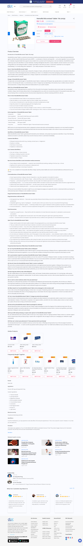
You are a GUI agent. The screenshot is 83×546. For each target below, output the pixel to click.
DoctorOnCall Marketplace (68, 524)
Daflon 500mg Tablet (24, 344)
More (68, 11)
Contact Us (56, 521)
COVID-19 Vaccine (46, 533)
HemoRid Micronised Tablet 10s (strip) (31, 15)
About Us (56, 523)
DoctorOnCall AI (69, 527)
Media (55, 531)
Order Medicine (34, 521)
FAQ (55, 526)
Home (9, 15)
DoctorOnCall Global (70, 521)
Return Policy (56, 538)
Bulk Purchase (46, 11)
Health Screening (34, 531)
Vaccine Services (34, 535)
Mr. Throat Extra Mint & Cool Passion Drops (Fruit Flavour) (37, 369)
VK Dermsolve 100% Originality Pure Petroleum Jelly (74, 369)
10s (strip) (47, 30)
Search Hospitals (34, 525)
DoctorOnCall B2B (69, 526)
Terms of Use (56, 528)
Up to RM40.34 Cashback (50, 21)
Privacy (55, 525)
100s (53, 30)
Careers (55, 534)
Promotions (33, 532)
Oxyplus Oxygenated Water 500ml (13, 368)
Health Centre (33, 11)
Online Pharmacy (10, 11)
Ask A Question (34, 537)
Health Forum (45, 523)
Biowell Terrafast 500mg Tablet (49, 368)
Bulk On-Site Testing (46, 536)
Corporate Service (69, 531)
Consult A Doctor (34, 523)
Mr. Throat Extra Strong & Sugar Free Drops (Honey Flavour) (61, 369)
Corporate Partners (58, 536)
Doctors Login (57, 529)
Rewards (32, 534)
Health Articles (45, 525)
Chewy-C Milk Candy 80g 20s (25, 368)
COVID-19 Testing (45, 531)
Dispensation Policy (58, 533)
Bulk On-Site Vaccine (46, 538)
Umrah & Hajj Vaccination (33, 527)
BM (14, 6)
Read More (12, 534)
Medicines (21, 15)
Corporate (57, 11)
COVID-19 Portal (45, 535)
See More (10, 432)
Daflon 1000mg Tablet (36, 344)
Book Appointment (34, 529)
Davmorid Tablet (11, 344)
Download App (50, 1)
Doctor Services (22, 11)
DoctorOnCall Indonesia (70, 529)
